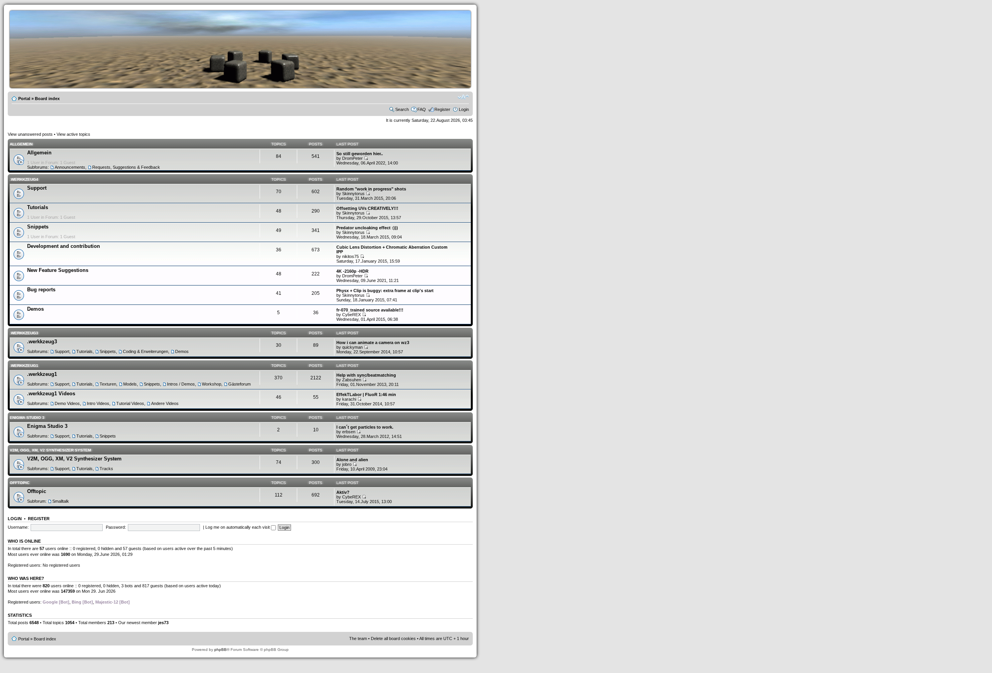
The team (358, 638)
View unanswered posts (30, 134)
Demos (35, 309)
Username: (18, 527)
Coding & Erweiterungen (145, 351)
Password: (116, 527)
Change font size (463, 96)
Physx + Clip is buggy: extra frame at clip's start (385, 290)
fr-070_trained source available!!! (369, 310)
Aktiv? (343, 492)
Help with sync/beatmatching (366, 375)
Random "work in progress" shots (371, 189)
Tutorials (37, 207)
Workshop (211, 384)
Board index (47, 98)
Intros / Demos (181, 384)
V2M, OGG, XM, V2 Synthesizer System (50, 450)
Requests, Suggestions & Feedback (126, 167)
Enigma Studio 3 (27, 417)
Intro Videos (98, 403)
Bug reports (41, 289)
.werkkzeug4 (24, 179)
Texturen (108, 384)
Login (464, 109)
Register (442, 109)
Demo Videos (67, 403)
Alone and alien (352, 459)
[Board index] (252, 87)
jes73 (163, 622)
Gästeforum (239, 384)
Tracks (106, 468)
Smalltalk (60, 501)
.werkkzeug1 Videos (51, 393)
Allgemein (21, 144)
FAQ (421, 109)
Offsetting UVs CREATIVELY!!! (367, 208)
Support (36, 188)
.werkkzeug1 (24, 365)
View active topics (73, 134)
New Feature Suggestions (57, 270)
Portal (24, 98)
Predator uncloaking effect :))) (367, 227)
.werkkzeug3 (24, 333)
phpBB (220, 649)
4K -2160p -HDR (352, 271)
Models (130, 384)
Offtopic (19, 483)
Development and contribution (63, 246)
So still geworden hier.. (359, 153)
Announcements (70, 167)
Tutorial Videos (130, 403)
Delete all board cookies (393, 638)
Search (402, 109)
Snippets (37, 227)
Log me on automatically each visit (238, 527)
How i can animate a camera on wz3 (372, 342)
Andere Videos (165, 403)
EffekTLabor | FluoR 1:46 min (366, 394)
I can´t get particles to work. (364, 427)
